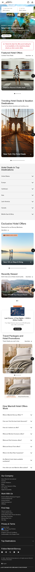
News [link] (2, 484)
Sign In (16, 35)
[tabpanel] (17, 9)
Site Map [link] (3, 520)
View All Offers (6, 35)
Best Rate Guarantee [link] (7, 516)
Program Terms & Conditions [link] (9, 532)
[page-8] (19, 160)
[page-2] (15, 93)
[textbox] (9, 10)
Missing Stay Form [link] (6, 518)
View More (28, 55)
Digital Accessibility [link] (6, 489)
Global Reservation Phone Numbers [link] (11, 514)
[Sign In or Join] (32, 2)
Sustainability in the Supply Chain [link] (10, 534)
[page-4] (14, 160)
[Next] (32, 358)
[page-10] (21, 160)
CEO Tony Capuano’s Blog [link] (8, 486)
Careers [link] (3, 480)
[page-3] (13, 160)
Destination (8, 8)
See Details (17, 329)
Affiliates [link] (3, 504)
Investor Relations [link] (6, 482)
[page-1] (14, 93)
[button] (9, 9)
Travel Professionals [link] (6, 498)
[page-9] (20, 160)
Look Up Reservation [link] (7, 513)
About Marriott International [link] (8, 479)
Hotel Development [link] (6, 502)
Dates (23, 8)
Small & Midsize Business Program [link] (10, 496)
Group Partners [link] (5, 500)
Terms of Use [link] (5, 530)
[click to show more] (33, 76)
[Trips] (28, 2)
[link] (8, 529)
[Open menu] (2, 2)
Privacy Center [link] (5, 527)
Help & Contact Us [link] (6, 511)
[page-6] (20, 93)
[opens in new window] (17, 358)
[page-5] (19, 93)
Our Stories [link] (4, 488)
